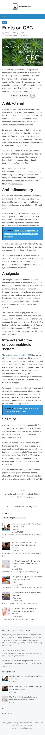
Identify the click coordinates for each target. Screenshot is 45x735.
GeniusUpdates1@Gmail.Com (22, 728)
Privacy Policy (7, 713)
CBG (8, 171)
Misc (4, 22)
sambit (6, 33)
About (4, 708)
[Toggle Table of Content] (31, 96)
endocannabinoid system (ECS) (19, 355)
